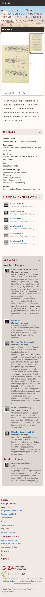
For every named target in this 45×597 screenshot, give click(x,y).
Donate (5, 551)
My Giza (5, 529)
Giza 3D (5, 521)
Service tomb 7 (16, 226)
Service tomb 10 (17, 203)
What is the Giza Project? (11, 543)
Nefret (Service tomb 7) (21, 407)
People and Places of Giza (11, 510)
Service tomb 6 (16, 218)
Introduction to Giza (9, 540)
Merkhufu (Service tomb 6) (22, 342)
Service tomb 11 (17, 211)
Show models (6, 525)
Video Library (6, 517)
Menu (7, 3)
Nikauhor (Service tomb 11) (22, 432)
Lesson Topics (7, 507)
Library (4, 500)
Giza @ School (8, 504)
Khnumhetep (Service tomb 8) (24, 269)
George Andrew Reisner (21, 463)
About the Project (10, 537)
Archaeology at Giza (9, 547)
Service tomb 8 (16, 233)
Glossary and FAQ (8, 514)
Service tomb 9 (16, 241)
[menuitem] (22, 525)
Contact (5, 559)
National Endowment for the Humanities (18, 581)
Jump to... (9, 29)
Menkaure (15, 320)
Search (4, 555)
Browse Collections (8, 532)
